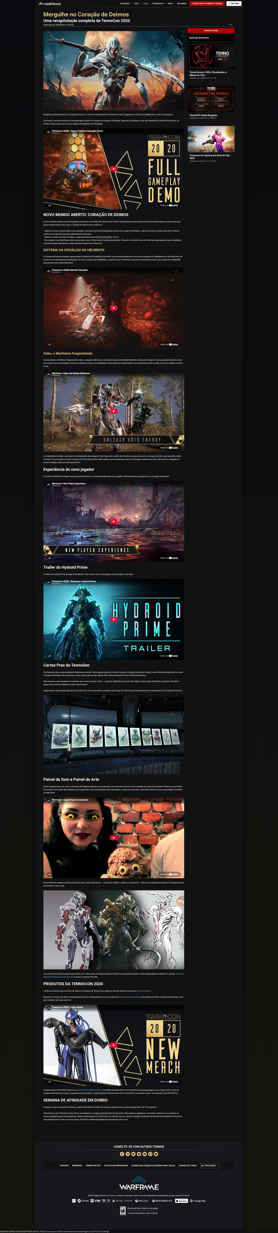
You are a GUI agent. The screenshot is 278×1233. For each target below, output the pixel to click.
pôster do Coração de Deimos (90, 1090)
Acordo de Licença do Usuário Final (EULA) (153, 1165)
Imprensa (77, 1165)
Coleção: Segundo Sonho (129, 997)
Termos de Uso (93, 1165)
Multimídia (182, 4)
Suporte (64, 1165)
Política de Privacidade (116, 1165)
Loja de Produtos (143, 991)
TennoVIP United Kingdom (203, 115)
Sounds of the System (63, 977)
